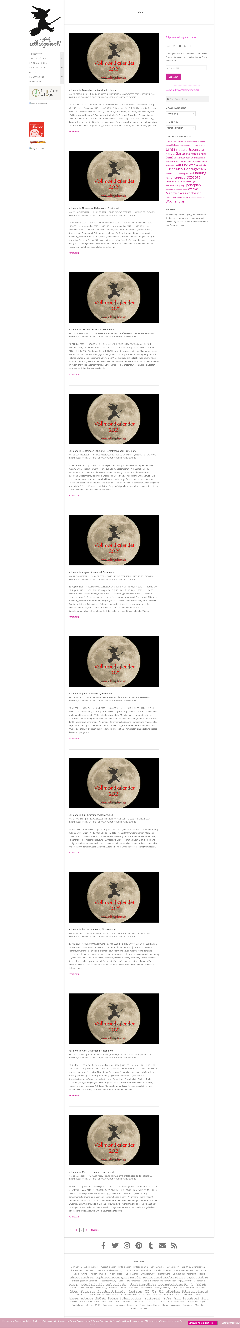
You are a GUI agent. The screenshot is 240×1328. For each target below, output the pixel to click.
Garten (181, 153)
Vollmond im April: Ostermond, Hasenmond (91, 1050)
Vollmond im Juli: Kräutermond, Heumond (90, 693)
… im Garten (35, 53)
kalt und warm (186, 165)
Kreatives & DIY (37, 67)
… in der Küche (37, 58)
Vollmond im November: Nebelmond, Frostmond (94, 208)
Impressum (35, 81)
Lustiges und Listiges (196, 1301)
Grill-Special (201, 1284)
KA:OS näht (100, 1298)
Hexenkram (150, 94)
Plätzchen (169, 178)
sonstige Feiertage (163, 1287)
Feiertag (118, 94)
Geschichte (140, 94)
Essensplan (196, 149)
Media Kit (199, 1305)
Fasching (113, 1287)
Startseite (142, 1308)
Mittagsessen (195, 169)
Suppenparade (133, 1280)
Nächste (95, 1230)
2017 (147, 1291)
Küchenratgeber (88, 1291)
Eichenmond (182, 146)
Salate (122, 1280)
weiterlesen (74, 131)
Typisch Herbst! (115, 1273)
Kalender (73, 97)
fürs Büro (167, 1298)
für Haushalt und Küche (130, 1298)
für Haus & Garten (172, 1294)
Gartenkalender (196, 153)
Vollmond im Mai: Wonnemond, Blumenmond (92, 929)
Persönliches (36, 76)
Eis (192, 1284)
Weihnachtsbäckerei (197, 198)
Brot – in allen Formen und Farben (189, 1287)
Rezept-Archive (135, 1291)
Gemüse (171, 157)
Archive (33, 72)
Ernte (111, 94)
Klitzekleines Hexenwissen (132, 1294)
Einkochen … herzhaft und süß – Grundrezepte (164, 1277)
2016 (154, 1291)
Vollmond (110, 97)
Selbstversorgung (175, 185)
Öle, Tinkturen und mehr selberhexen (101, 1294)
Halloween (176, 161)
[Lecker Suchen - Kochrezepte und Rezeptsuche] (37, 140)
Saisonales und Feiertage (81, 1287)
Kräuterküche (164, 1273)
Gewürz (169, 161)
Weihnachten (182, 197)
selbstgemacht (172, 181)
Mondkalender (171, 173)
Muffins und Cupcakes (116, 1284)
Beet (184, 141)
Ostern (123, 1287)
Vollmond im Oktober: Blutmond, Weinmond (91, 329)
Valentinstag (101, 1287)
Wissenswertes (129, 97)
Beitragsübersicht (191, 1298)
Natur (88, 97)
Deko (174, 145)
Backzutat (178, 141)
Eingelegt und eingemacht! (184, 1273)
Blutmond (201, 142)
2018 (148, 1301)
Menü (180, 169)
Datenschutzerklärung (150, 1305)
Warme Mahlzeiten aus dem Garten (190, 1270)
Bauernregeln (101, 94)
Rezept (179, 177)
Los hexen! (173, 76)
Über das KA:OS (93, 1305)
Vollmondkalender (181, 190)
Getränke (74, 1291)
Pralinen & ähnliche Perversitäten (173, 1284)
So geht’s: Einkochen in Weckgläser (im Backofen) (118, 1277)
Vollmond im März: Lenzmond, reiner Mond (91, 1172)
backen (169, 141)
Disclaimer (187, 1305)
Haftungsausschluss (171, 1305)
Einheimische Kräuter (196, 145)
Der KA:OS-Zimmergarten (193, 1267)
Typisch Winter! (131, 1273)
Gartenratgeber (157, 1267)
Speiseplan (192, 185)
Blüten (168, 145)
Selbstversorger (187, 181)
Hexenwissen (199, 161)
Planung (199, 173)
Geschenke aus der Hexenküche (112, 1291)
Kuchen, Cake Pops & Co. (92, 1284)
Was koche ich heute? (184, 195)
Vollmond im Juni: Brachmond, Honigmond (91, 814)
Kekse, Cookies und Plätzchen (142, 1284)
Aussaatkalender (108, 1267)
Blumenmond (192, 142)
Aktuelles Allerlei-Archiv (133, 1301)
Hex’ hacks (113, 1298)
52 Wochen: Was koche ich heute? (156, 1270)
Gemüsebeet (183, 157)
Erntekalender (124, 1267)
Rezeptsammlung (108, 1280)
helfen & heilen (38, 63)
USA (103, 97)
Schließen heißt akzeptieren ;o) (202, 1322)
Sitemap (132, 1308)
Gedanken (107, 1305)
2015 (161, 1291)
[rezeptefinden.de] (36, 148)
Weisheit (119, 97)
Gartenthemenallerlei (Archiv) (109, 1270)
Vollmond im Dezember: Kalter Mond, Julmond (93, 90)
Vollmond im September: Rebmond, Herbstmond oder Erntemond (103, 450)
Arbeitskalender (91, 1267)
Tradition (96, 97)
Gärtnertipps (128, 94)
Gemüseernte (198, 157)
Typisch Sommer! (98, 1273)
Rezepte (193, 177)
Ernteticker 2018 (140, 1267)
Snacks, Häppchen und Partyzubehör (159, 1280)
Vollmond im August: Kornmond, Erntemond (91, 572)
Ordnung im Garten (185, 174)
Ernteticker (182, 149)
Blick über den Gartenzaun (81, 1270)
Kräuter (203, 165)
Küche (170, 169)
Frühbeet (170, 154)
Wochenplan (175, 201)
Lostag (81, 97)
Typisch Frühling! (80, 1273)
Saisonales (187, 1294)
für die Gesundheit (152, 1298)
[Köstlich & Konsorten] (38, 103)
